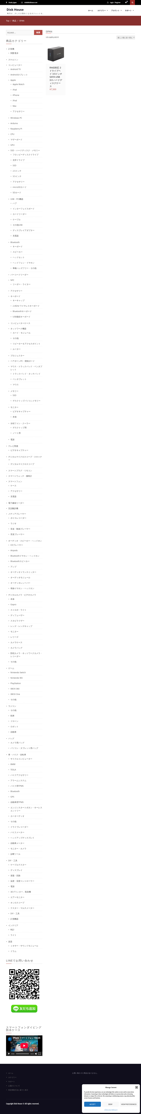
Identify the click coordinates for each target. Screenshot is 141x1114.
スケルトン (13, 59)
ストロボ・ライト (18, 610)
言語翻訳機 (13, 508)
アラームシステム (18, 780)
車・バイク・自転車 (17, 754)
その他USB (17, 225)
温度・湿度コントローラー (22, 881)
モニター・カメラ (18, 848)
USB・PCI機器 (16, 199)
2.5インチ (17, 170)
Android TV (15, 69)
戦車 (12, 715)
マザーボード (16, 139)
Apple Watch (18, 84)
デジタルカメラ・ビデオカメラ (22, 594)
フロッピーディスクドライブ (25, 154)
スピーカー (18, 252)
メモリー (14, 391)
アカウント (115, 10)
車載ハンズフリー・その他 (24, 268)
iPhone (16, 95)
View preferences (128, 1104)
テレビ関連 (13, 446)
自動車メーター (17, 843)
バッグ (11, 738)
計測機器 (14, 919)
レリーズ (14, 637)
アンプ (13, 566)
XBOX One (15, 694)
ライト (13, 935)
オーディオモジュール (20, 577)
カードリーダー (20, 214)
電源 (12, 439)
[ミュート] (36, 1054)
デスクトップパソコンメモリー (26, 400)
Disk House (15, 9)
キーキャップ (19, 300)
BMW (12, 764)
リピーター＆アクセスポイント (26, 343)
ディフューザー (17, 615)
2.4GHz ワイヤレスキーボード (26, 305)
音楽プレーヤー (17, 534)
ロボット (14, 726)
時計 (12, 929)
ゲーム (11, 668)
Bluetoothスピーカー (20, 561)
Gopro (13, 604)
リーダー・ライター (22, 284)
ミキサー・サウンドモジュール (24, 945)
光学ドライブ (19, 160)
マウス (16, 384)
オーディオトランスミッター (23, 572)
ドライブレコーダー (19, 827)
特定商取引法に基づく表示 (18, 1090)
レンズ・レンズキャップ (21, 626)
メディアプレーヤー (17, 513)
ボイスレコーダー (18, 518)
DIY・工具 (12, 860)
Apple (13, 80)
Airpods (14, 550)
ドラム (13, 951)
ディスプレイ (16, 870)
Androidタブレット (19, 74)
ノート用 (17, 433)
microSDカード (20, 187)
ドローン (14, 721)
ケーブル (17, 219)
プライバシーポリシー (111, 1110)
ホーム (90, 10)
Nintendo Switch (18, 672)
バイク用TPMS (17, 786)
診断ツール (15, 854)
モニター (14, 407)
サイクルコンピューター (21, 758)
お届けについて (14, 1086)
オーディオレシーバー (20, 583)
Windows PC (16, 118)
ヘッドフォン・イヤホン (23, 262)
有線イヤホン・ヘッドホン (22, 588)
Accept (93, 1104)
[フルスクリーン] (39, 1054)
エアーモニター (17, 897)
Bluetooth (15, 242)
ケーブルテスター (18, 864)
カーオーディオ (17, 816)
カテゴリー (101, 10)
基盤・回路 (15, 875)
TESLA (13, 769)
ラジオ (13, 523)
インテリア (13, 925)
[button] (136, 1087)
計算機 (11, 49)
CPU (12, 134)
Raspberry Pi (16, 128)
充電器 (16, 235)
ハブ (15, 203)
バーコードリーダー (19, 274)
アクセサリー (19, 111)
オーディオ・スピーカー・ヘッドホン (25, 540)
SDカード (17, 192)
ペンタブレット (20, 379)
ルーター (17, 349)
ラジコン (12, 706)
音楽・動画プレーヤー (20, 528)
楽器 (10, 941)
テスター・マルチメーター (22, 908)
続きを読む (55, 54)
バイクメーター (17, 832)
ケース (13, 485)
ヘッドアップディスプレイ (22, 837)
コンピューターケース (20, 323)
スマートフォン (15, 481)
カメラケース (16, 642)
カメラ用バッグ (17, 742)
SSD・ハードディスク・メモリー (25, 150)
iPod (15, 100)
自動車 (13, 732)
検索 (38, 32)
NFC (12, 280)
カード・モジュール (22, 332)
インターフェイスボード (23, 208)
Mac (15, 106)
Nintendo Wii (16, 678)
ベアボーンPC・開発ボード (22, 361)
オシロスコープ (17, 902)
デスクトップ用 (20, 427)
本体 (15, 416)
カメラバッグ (16, 647)
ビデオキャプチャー (22, 411)
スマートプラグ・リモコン (20, 470)
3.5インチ (17, 176)
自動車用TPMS (17, 802)
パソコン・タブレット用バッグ (24, 748)
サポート (128, 10)
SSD (14, 165)
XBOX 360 (14, 688)
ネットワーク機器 (18, 328)
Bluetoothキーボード (22, 311)
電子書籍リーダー (16, 503)
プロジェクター (17, 355)
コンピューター (15, 65)
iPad (15, 89)
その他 (16, 338)
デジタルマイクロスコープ (22, 464)
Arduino (14, 123)
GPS (12, 796)
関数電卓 (14, 53)
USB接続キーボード (21, 316)
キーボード (18, 246)
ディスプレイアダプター (23, 230)
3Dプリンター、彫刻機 (20, 891)
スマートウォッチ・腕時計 (20, 476)
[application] (24, 1045)
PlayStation (15, 683)
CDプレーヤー (16, 545)
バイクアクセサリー (19, 775)
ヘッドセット (19, 257)
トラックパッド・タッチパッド (26, 373)
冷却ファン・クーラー (20, 423)
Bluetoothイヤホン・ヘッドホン (24, 555)
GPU (12, 145)
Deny (110, 1104)
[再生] (9, 1054)
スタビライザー (17, 620)
